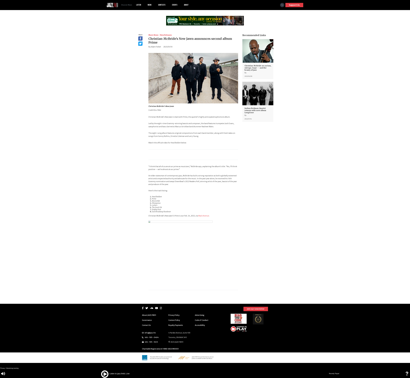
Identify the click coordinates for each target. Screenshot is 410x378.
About (186, 5)
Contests (161, 5)
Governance (147, 320)
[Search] (282, 5)
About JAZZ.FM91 (149, 315)
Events (174, 5)
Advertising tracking (12, 368)
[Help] (407, 374)
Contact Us (146, 325)
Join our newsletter (255, 309)
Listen (138, 5)
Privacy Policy (173, 315)
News (150, 5)
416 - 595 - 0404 (152, 337)
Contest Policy (174, 320)
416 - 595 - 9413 (151, 342)
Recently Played (334, 373)
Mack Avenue (203, 216)
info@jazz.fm (150, 333)
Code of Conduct (201, 320)
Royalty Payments (175, 325)
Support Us (294, 5)
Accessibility (200, 325)
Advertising (199, 315)
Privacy (2, 368)
